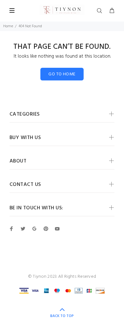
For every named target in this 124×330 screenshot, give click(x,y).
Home (8, 26)
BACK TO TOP (62, 316)
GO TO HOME (61, 74)
